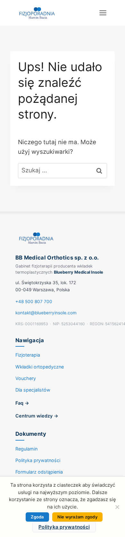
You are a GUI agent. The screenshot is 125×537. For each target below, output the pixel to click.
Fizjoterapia (27, 355)
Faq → (22, 403)
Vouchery (25, 378)
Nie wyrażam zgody (77, 516)
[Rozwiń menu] (103, 13)
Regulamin (26, 448)
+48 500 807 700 (33, 301)
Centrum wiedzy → (36, 415)
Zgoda (37, 516)
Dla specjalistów (32, 389)
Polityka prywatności (37, 460)
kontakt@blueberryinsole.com (46, 312)
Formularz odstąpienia (39, 472)
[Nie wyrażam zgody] (117, 507)
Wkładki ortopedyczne (39, 366)
